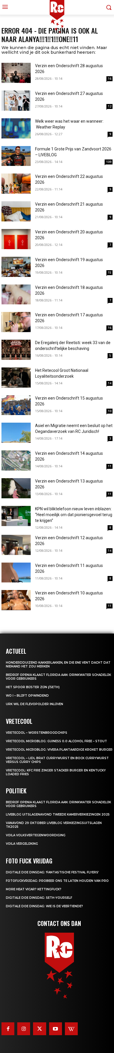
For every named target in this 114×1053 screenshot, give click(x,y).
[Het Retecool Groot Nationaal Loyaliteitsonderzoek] (16, 377)
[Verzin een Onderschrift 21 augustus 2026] (16, 211)
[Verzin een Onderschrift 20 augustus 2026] (16, 239)
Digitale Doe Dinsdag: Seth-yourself (39, 898)
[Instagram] (23, 1028)
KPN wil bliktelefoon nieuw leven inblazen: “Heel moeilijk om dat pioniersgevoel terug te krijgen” (73, 514)
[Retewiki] (71, 1028)
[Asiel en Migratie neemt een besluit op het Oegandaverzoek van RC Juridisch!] (16, 433)
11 (109, 466)
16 (109, 79)
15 (109, 272)
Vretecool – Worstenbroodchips (36, 733)
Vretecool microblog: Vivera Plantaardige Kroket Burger (59, 750)
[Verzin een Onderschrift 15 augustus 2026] (16, 405)
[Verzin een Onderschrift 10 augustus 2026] (16, 600)
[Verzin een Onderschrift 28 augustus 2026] (16, 73)
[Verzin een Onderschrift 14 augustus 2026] (16, 460)
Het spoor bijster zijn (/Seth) (33, 687)
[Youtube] (55, 1028)
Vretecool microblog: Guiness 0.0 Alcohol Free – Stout (56, 741)
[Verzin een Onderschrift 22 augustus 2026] (16, 184)
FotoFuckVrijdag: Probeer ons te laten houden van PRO (57, 881)
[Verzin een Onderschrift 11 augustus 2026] (16, 573)
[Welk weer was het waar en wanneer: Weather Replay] (16, 128)
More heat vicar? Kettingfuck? (33, 889)
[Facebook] (7, 1028)
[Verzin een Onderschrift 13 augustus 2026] (16, 488)
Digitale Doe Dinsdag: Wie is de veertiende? (44, 906)
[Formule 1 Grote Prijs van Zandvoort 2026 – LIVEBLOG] (16, 156)
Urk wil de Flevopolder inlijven (34, 704)
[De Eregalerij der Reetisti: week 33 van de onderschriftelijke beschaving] (16, 350)
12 (109, 106)
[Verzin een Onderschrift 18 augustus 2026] (16, 294)
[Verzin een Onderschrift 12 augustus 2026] (16, 545)
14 (109, 383)
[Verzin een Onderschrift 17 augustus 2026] (16, 322)
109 (108, 162)
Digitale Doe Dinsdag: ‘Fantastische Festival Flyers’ (52, 872)
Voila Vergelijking (22, 844)
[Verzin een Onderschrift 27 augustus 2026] (16, 101)
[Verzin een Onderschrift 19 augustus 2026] (16, 267)
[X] (39, 1028)
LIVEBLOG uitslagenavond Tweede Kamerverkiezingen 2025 (58, 814)
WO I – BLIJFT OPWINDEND (27, 696)
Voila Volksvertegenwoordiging (35, 835)
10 (109, 411)
